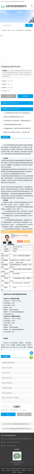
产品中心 (13, 30)
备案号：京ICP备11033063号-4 (13, 470)
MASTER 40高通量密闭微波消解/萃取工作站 (18, 424)
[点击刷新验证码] (16, 406)
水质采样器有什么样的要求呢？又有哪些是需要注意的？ (17, 120)
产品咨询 (8, 96)
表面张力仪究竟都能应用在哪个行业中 (13, 116)
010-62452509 (31, 353)
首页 (9, 30)
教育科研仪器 (20, 30)
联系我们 (25, 96)
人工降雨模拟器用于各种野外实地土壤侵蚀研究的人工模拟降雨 (17, 113)
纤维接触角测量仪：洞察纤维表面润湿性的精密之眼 (17, 128)
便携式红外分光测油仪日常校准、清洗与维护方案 (16, 132)
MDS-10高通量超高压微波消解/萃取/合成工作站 (18, 428)
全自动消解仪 (28, 30)
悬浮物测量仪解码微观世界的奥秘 (12, 124)
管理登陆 (24, 470)
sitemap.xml (19, 472)
